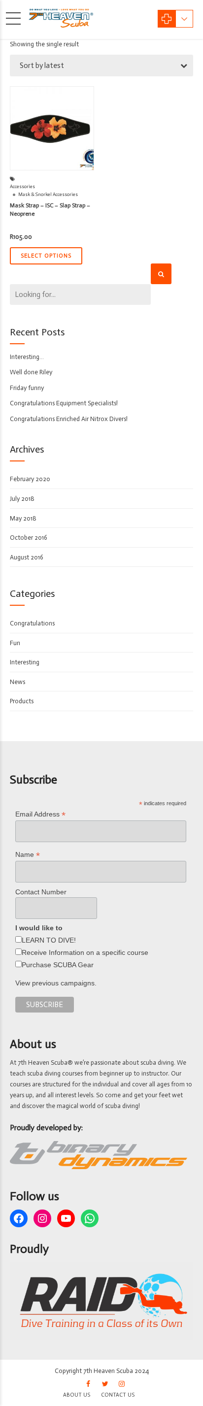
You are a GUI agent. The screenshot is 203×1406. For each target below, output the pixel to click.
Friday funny (27, 388)
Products (22, 701)
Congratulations (32, 623)
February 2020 (30, 479)
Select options (46, 256)
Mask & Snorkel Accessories (48, 194)
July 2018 (22, 498)
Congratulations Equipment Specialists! (64, 403)
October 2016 (28, 537)
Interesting (24, 662)
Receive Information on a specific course (85, 952)
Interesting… (27, 356)
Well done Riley (31, 372)
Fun (15, 643)
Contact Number (41, 892)
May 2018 (23, 518)
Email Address (40, 814)
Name (27, 854)
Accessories (22, 187)
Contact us (118, 1395)
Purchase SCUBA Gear (58, 965)
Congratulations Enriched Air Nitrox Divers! (69, 419)
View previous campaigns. (56, 983)
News (17, 682)
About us (76, 1395)
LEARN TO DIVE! (49, 940)
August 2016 (26, 557)
